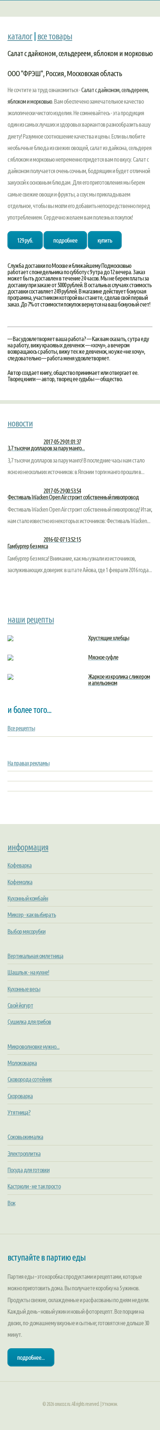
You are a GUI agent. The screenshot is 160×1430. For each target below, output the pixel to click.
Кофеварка (19, 865)
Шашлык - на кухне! (28, 972)
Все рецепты (21, 728)
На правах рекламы (28, 762)
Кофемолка (19, 881)
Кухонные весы (23, 988)
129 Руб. (25, 240)
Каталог (19, 36)
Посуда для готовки (28, 1169)
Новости (20, 423)
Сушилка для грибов (29, 1021)
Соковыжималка (25, 1136)
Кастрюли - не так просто (34, 1186)
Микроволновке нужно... (33, 1046)
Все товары (54, 36)
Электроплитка (24, 1153)
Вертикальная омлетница (35, 955)
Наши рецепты (30, 619)
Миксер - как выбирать (31, 914)
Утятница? (19, 1112)
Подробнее (65, 240)
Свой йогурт (20, 1005)
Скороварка (20, 1095)
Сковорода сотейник (29, 1079)
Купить (104, 240)
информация (27, 847)
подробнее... (31, 1357)
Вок (11, 1202)
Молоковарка (22, 1062)
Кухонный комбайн (27, 898)
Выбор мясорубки (26, 931)
